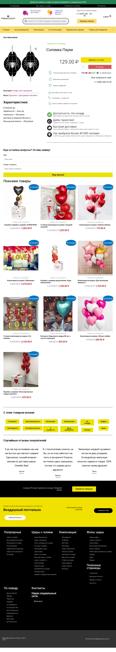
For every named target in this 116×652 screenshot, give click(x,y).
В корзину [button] (21, 233)
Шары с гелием (42, 532)
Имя (5, 155)
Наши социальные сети (44, 595)
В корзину (100, 67)
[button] (36, 49)
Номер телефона (9, 165)
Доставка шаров (10, 37)
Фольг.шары (95, 532)
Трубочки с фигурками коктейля (23, 95)
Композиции (67, 532)
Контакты (38, 588)
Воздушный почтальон (22, 510)
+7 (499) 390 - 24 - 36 (84, 15)
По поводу (11, 588)
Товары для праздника (22, 91)
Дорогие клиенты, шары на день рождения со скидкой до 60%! (58, 2)
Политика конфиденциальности (97, 639)
